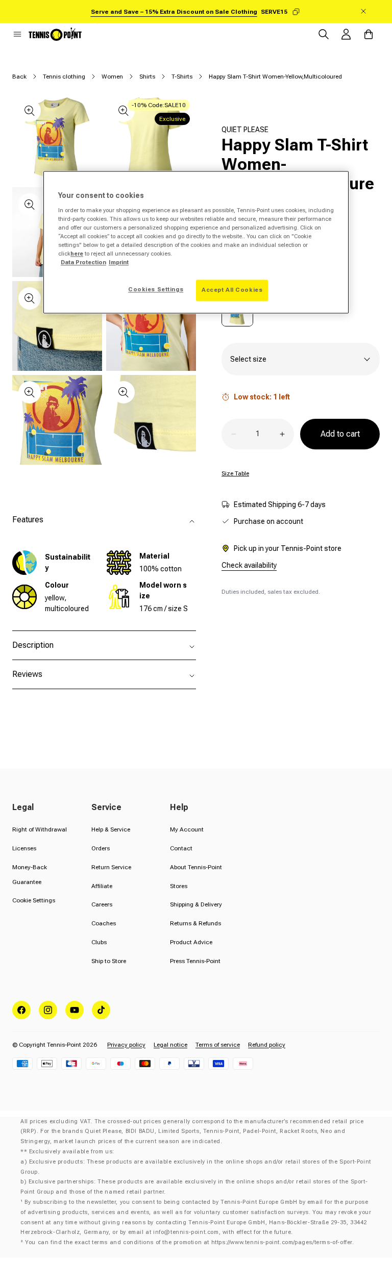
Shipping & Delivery (196, 904)
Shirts (147, 76)
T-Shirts (182, 76)
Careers (101, 904)
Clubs (99, 942)
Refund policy (266, 1044)
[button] (17, 34)
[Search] (323, 34)
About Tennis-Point (196, 867)
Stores (178, 886)
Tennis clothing (64, 76)
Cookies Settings (155, 289)
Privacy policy (126, 1044)
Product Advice (191, 942)
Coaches (103, 923)
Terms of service (217, 1044)
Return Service (111, 867)
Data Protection (83, 262)
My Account (187, 829)
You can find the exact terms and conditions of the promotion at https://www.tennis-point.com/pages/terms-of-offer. (189, 1242)
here (76, 253)
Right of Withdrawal (39, 829)
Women (112, 76)
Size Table (235, 473)
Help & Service (110, 829)
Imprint (119, 262)
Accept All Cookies (232, 290)
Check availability (249, 565)
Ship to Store (108, 961)
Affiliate (101, 886)
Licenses (24, 848)
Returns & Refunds (195, 923)
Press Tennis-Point (195, 961)
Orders (100, 848)
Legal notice (170, 1044)
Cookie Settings (33, 900)
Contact (181, 848)
